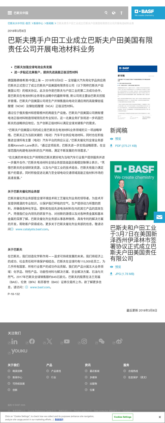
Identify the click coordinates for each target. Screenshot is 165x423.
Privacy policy (80, 410)
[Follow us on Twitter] (47, 343)
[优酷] (17, 353)
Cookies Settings (122, 417)
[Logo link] (144, 12)
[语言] (114, 12)
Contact (126, 410)
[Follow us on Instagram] (82, 343)
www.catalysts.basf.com (32, 229)
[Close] (159, 417)
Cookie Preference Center (40, 410)
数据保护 (59, 419)
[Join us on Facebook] (30, 343)
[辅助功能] (121, 12)
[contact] (159, 217)
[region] (82, 417)
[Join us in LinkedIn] (13, 343)
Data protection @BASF (105, 410)
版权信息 (63, 410)
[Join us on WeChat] (100, 343)
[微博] (118, 343)
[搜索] (106, 12)
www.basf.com (40, 287)
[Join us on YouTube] (65, 343)
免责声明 (17, 410)
